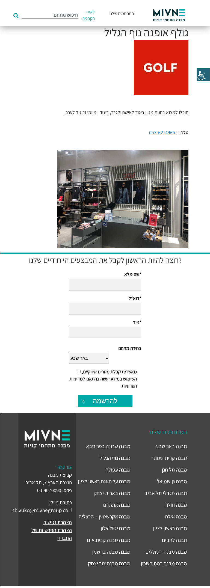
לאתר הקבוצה (88, 15)
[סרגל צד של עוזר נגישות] (203, 74)
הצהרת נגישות (57, 522)
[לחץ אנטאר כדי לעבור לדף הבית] (168, 15)
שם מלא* (132, 274)
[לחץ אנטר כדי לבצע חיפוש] (16, 15)
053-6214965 (162, 132)
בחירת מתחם (129, 348)
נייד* (137, 322)
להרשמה (105, 400)
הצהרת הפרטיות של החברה (51, 534)
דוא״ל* (135, 298)
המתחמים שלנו (122, 13)
